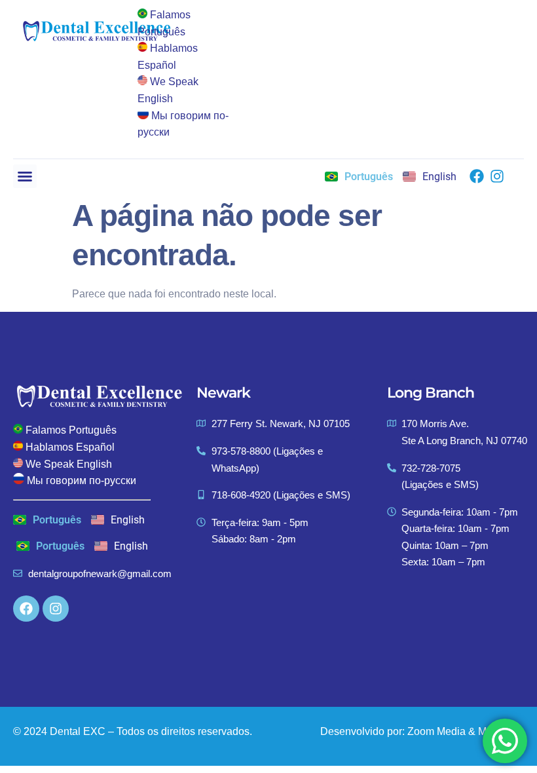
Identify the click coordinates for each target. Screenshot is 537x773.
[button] (25, 176)
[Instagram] (497, 176)
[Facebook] (477, 176)
